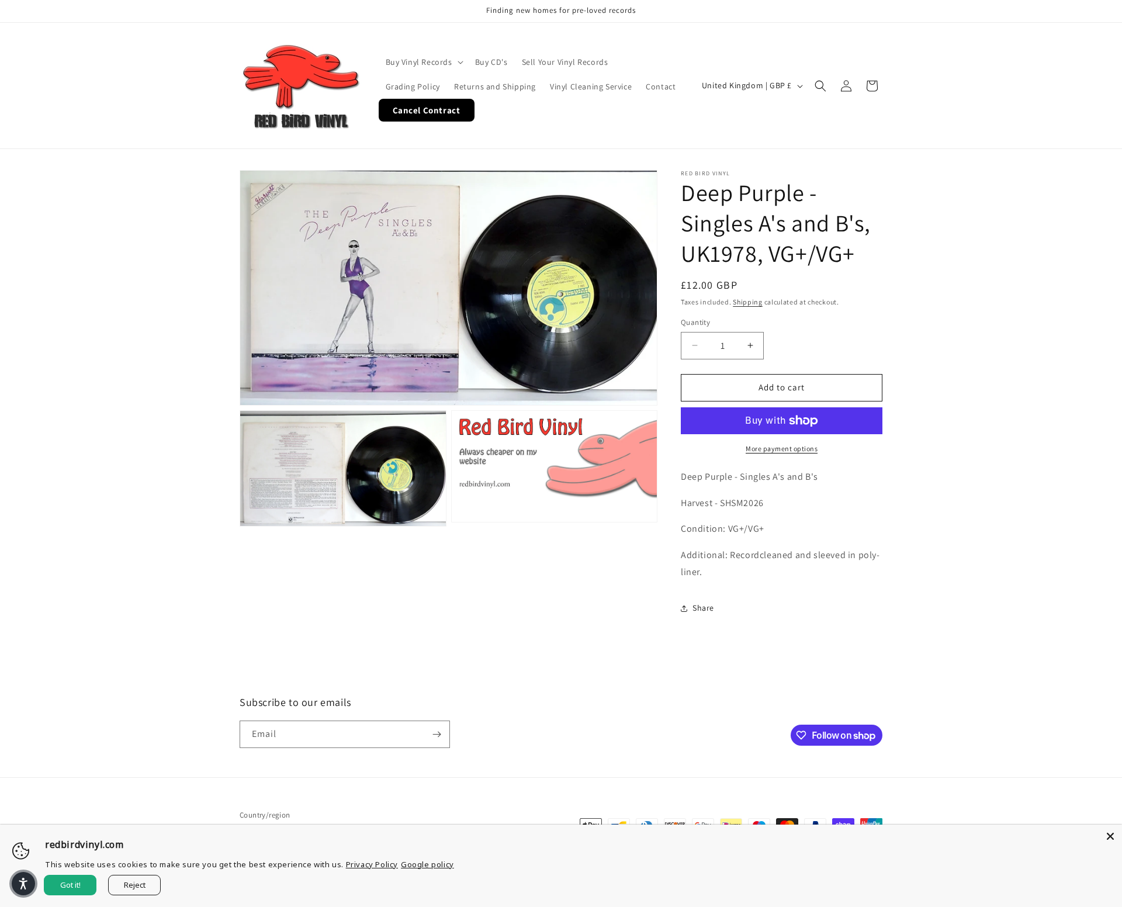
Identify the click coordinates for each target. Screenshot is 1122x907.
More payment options (782, 448)
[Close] (1110, 836)
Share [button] (703, 608)
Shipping (748, 301)
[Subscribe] (436, 734)
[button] (423, 62)
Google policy (427, 864)
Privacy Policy (372, 864)
